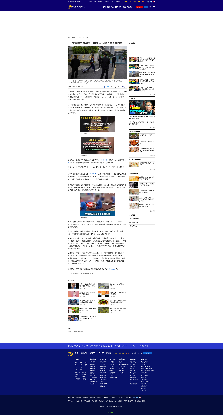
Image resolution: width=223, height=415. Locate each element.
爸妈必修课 (112, 373)
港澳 (81, 362)
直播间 (108, 353)
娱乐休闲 (133, 359)
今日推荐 (132, 98)
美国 (76, 365)
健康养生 (122, 359)
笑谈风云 (111, 364)
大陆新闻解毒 (103, 384)
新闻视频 (93, 359)
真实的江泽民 (144, 375)
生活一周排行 (133, 173)
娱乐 (86, 362)
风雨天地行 (144, 379)
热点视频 (84, 372)
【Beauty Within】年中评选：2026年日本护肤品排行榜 (146, 150)
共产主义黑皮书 (133, 226)
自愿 (81, 97)
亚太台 (110, 346)
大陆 (79, 38)
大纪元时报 (87, 401)
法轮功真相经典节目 (135, 218)
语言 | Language (116, 1)
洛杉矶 (86, 346)
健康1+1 (121, 362)
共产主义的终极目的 (146, 368)
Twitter (151, 2)
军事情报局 (103, 375)
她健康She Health (124, 364)
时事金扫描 (103, 366)
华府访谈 (92, 375)
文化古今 (111, 375)
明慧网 (120, 401)
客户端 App (128, 397)
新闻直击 (92, 370)
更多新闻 (152, 155)
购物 (143, 1)
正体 (106, 1)
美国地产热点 (113, 377)
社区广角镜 (93, 379)
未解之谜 (111, 362)
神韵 (90, 1)
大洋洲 (91, 346)
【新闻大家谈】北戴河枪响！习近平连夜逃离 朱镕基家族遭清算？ (146, 67)
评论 (76, 367)
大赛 (95, 1)
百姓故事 (143, 384)
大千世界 (132, 375)
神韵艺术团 (79, 401)
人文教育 (112, 359)
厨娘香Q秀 (133, 377)
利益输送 (112, 269)
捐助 (134, 1)
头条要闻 (77, 372)
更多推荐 (152, 127)
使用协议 (99, 397)
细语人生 (102, 386)
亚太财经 (92, 384)
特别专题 (132, 215)
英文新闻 (124, 1)
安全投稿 (106, 397)
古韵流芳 (111, 366)
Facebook (148, 2)
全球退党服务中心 (111, 401)
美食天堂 (132, 368)
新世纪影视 (138, 401)
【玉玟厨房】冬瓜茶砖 (145, 135)
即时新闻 (77, 374)
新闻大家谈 (103, 362)
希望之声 (101, 401)
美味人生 (132, 370)
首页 (69, 38)
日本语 (142, 346)
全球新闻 (92, 362)
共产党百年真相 (133, 222)
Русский (135, 346)
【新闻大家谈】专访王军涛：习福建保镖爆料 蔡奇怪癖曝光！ (146, 81)
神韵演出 (77, 379)
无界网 (131, 401)
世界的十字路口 (104, 379)
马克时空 (102, 381)
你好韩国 (132, 366)
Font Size (119, 86)
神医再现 (121, 370)
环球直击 (92, 364)
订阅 (147, 353)
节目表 (101, 353)
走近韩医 (121, 373)
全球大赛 (84, 379)
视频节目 (93, 353)
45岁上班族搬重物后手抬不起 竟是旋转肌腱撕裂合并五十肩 (146, 199)
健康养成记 (122, 368)
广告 (130, 1)
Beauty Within (134, 373)
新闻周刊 (92, 373)
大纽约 (76, 346)
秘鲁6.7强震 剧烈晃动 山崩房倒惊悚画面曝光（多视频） (147, 74)
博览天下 (77, 376)
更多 (144, 401)
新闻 (104, 7)
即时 (120, 7)
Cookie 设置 (111, 412)
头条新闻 (132, 43)
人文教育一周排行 (135, 159)
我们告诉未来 (144, 362)
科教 (81, 369)
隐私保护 (92, 397)
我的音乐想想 (133, 384)
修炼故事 (143, 388)
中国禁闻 (92, 366)
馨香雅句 (111, 368)
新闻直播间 (139, 7)
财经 (81, 367)
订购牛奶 (93, 174)
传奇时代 (143, 364)
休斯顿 (96, 346)
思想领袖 (102, 370)
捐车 (139, 1)
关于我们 (78, 397)
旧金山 (105, 346)
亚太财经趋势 (93, 381)
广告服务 (113, 397)
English (123, 346)
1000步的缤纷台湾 (134, 380)
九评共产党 (144, 373)
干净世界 (94, 401)
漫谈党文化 (144, 386)
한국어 (147, 346)
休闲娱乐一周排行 (135, 131)
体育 (86, 365)
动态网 (125, 401)
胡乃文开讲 (122, 366)
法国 (100, 346)
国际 (76, 362)
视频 (108, 7)
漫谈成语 (111, 370)
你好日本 (132, 364)
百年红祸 (143, 377)
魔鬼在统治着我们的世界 (148, 370)
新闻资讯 (74, 38)
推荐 (116, 7)
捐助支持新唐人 (119, 353)
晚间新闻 (92, 368)
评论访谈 (129, 7)
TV (146, 7)
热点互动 (102, 364)
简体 (109, 1)
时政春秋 (102, 368)
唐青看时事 (103, 377)
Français (129, 346)
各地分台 (100, 1)
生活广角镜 (133, 362)
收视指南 (85, 397)
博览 (124, 7)
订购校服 (104, 160)
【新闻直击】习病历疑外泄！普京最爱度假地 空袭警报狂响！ (146, 89)
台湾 (81, 365)
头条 (112, 7)
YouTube (154, 2)
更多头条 (152, 94)
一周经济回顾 (93, 377)
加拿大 (81, 346)
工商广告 (143, 390)
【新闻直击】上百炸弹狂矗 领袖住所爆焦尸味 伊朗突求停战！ (147, 59)
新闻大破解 (103, 373)
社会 (83, 38)
